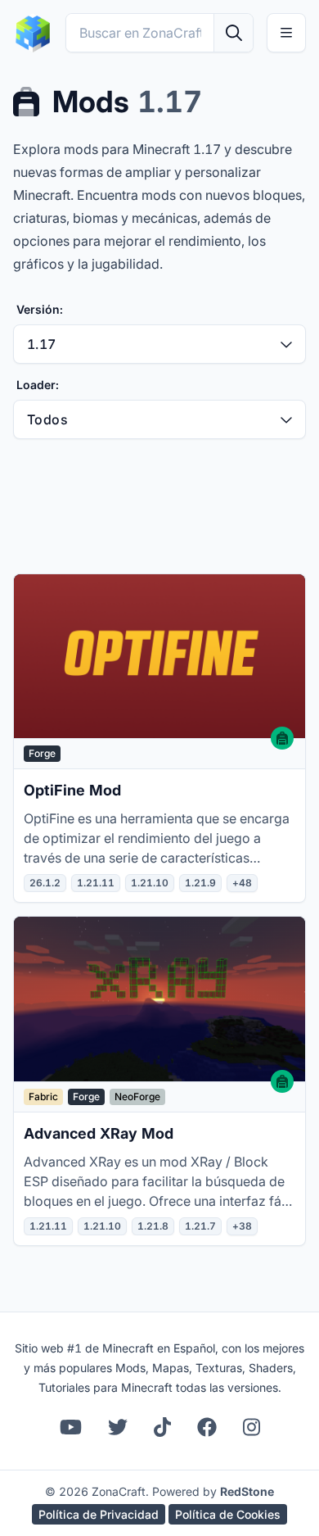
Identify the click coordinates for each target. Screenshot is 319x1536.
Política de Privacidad (98, 1514)
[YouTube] (70, 1427)
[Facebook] (207, 1427)
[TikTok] (162, 1427)
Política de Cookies (228, 1514)
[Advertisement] (159, 506)
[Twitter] (117, 1427)
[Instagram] (251, 1427)
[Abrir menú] (286, 32)
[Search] (233, 33)
